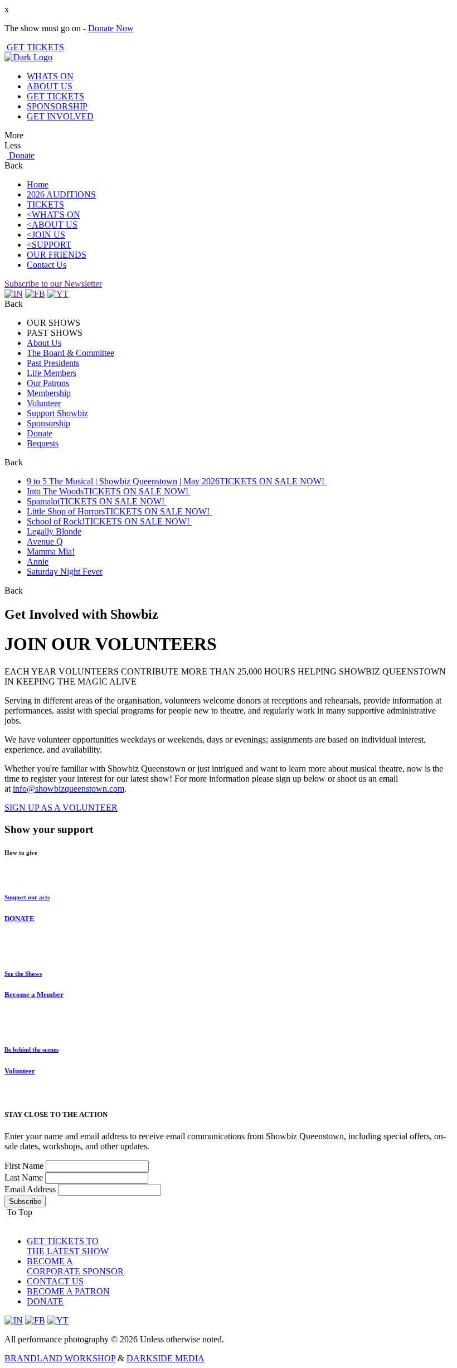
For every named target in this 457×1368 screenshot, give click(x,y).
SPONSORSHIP (57, 106)
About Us (44, 343)
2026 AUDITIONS (61, 194)
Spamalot (43, 501)
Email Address (30, 1189)
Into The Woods (55, 491)
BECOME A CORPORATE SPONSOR (75, 1266)
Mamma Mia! (51, 551)
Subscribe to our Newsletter (53, 283)
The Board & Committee (70, 353)
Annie (37, 561)
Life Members (51, 373)
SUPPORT (51, 244)
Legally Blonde (54, 531)
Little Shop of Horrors (66, 511)
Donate (21, 155)
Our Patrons (48, 383)
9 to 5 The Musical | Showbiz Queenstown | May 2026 (123, 481)
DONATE (45, 1301)
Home (37, 184)
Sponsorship (48, 423)
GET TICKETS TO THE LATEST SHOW (68, 1246)
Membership (49, 393)
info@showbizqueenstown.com (68, 788)
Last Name (23, 1177)
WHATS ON (50, 76)
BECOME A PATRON (68, 1291)
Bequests (43, 443)
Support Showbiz (57, 413)
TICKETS (45, 204)
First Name (23, 1165)
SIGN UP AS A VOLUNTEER (61, 807)
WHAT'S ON (56, 214)
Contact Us (46, 264)
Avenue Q (45, 541)
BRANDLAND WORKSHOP (59, 1358)
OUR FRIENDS (56, 254)
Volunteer (44, 403)
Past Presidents (53, 363)
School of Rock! (56, 521)
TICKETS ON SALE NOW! (273, 481)
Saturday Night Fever (65, 571)
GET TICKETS (34, 47)
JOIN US (48, 234)
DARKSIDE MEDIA (166, 1358)
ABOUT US (49, 86)
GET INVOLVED (60, 116)
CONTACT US (55, 1281)
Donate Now (111, 28)
